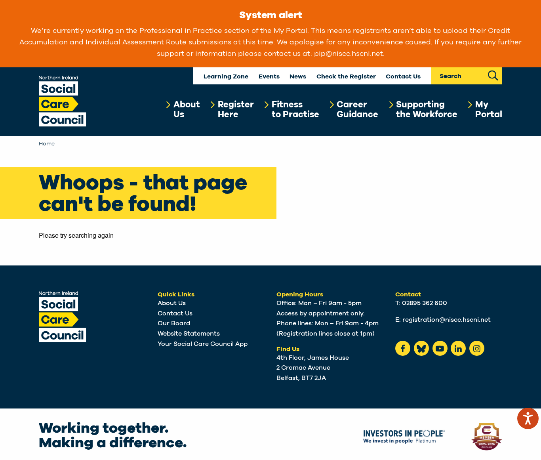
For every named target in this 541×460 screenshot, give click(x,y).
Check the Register (346, 77)
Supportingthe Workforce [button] (426, 109)
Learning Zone (226, 77)
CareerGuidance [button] (357, 109)
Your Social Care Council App (203, 344)
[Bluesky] (421, 348)
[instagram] (476, 348)
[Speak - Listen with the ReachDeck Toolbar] (528, 418)
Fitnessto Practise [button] (295, 109)
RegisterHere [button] (236, 109)
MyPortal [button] (488, 109)
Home (47, 144)
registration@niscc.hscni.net (446, 320)
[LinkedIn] (458, 348)
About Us (172, 303)
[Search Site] (493, 74)
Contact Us (403, 77)
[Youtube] (440, 348)
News (298, 77)
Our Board (174, 323)
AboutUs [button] (186, 109)
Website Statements (189, 333)
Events (269, 77)
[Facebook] (402, 348)
